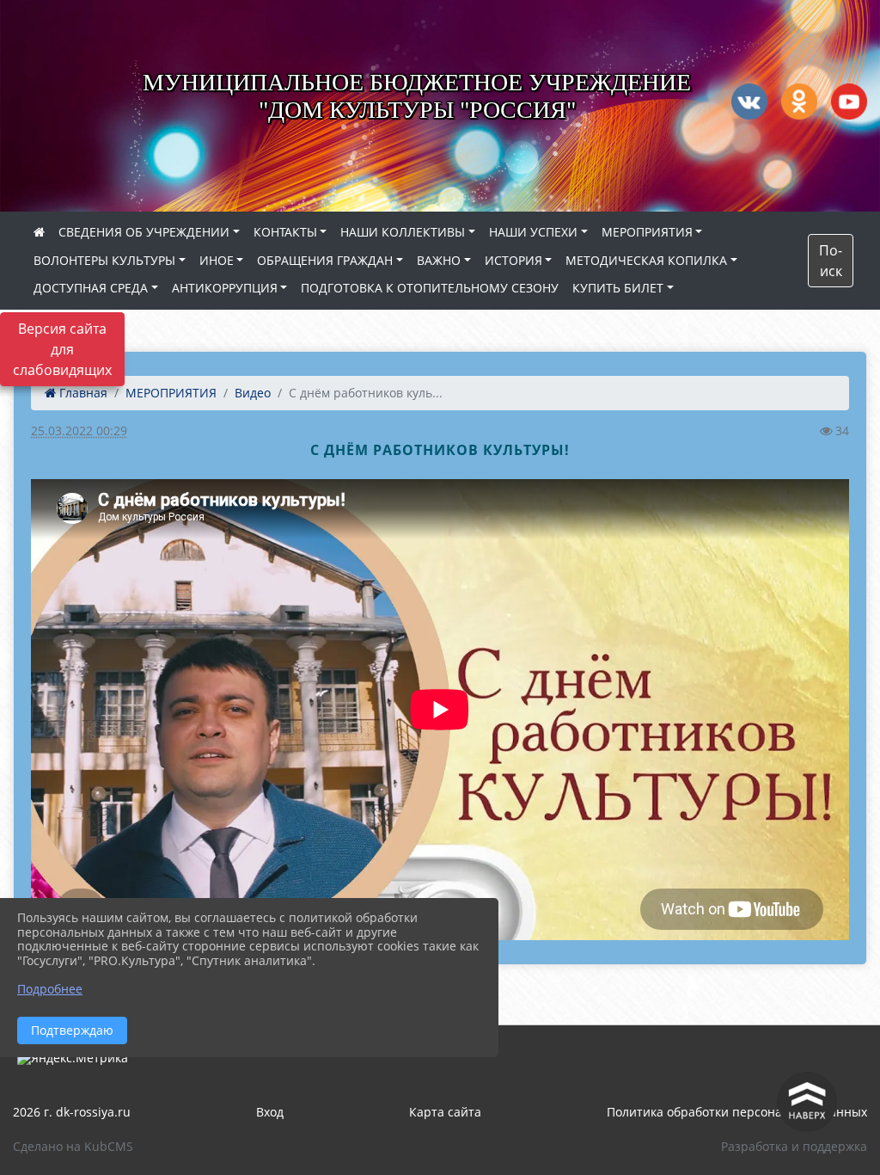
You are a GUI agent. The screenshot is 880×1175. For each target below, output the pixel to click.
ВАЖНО (439, 260)
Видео (253, 392)
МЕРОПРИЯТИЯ (647, 232)
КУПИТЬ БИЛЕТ (617, 288)
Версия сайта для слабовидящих (62, 349)
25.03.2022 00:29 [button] (79, 430)
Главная (81, 392)
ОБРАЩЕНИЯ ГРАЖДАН (325, 260)
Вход (270, 1112)
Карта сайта (445, 1112)
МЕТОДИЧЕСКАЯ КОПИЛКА (646, 260)
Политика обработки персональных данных (737, 1112)
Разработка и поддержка (794, 1146)
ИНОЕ (216, 260)
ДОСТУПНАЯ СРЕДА (91, 288)
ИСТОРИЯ (513, 260)
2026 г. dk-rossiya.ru (72, 1112)
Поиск (830, 260)
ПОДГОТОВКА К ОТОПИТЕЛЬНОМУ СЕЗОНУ (430, 288)
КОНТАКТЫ (285, 232)
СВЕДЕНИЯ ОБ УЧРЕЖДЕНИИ (143, 232)
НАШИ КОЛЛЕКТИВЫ (402, 232)
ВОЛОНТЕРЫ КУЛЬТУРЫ (104, 260)
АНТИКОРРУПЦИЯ (225, 288)
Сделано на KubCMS (73, 1146)
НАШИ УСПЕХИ (533, 232)
